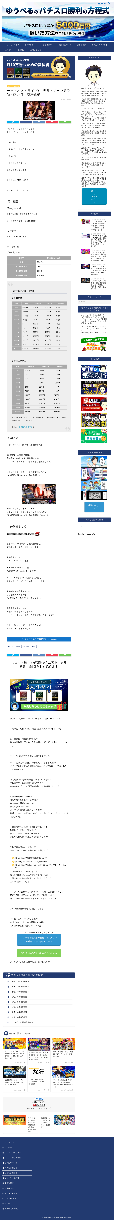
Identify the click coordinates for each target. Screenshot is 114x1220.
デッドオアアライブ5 (14, 646)
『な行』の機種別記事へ (19, 1002)
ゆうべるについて (12, 1147)
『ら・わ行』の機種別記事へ (21, 1022)
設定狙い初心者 (11, 1173)
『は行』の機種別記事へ (19, 1007)
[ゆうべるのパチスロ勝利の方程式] (58, 40)
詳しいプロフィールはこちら (94, 196)
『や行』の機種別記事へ (19, 1017)
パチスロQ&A (10, 1198)
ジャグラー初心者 (12, 1178)
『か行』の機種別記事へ (19, 987)
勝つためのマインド (100, 45)
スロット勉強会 (11, 1193)
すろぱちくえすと (26, 427)
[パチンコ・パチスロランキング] (39, 1106)
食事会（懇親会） (12, 1208)
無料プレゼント (31, 45)
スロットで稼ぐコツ (13, 1152)
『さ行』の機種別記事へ (19, 992)
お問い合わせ (35, 50)
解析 (34, 646)
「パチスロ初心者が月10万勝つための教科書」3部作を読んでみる (39, 940)
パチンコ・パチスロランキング (39, 1108)
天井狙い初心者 (11, 1168)
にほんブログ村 (39, 1102)
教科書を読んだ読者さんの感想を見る (39, 953)
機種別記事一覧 (65, 45)
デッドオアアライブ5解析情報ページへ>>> (39, 639)
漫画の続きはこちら (94, 506)
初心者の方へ (48, 45)
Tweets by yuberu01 (86, 534)
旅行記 (7, 1203)
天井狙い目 (26, 646)
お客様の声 (81, 45)
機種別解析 (9, 1183)
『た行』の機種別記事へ (19, 997)
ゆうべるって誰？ (12, 45)
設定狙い (21, 50)
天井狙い (8, 50)
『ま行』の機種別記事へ (19, 1012)
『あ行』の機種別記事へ (19, 981)
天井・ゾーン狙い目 (13, 86)
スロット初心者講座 (13, 1158)
